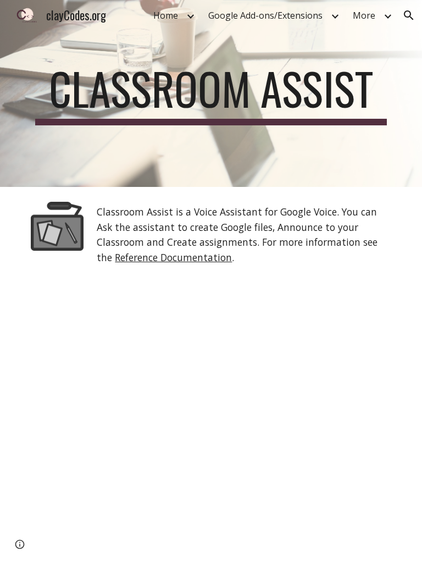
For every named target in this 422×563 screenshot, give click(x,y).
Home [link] (165, 15)
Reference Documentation (173, 257)
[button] (409, 15)
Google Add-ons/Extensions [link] (265, 15)
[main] (211, 93)
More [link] (364, 15)
